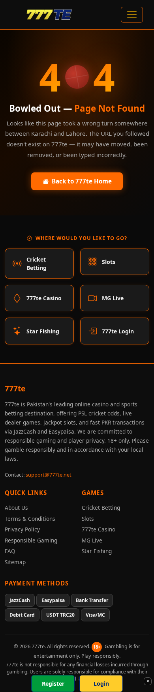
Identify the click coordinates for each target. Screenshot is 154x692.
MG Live (92, 540)
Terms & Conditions (30, 518)
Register (53, 683)
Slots (88, 518)
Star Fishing (97, 551)
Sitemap (15, 562)
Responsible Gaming (31, 540)
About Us (16, 507)
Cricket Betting (101, 507)
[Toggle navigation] (132, 14)
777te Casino (98, 529)
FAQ (10, 551)
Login (101, 683)
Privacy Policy (22, 529)
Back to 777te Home (82, 181)
